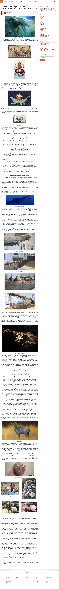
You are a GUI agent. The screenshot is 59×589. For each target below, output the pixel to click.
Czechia (37, 581)
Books (17, 578)
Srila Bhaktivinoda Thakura (46, 50)
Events (27, 577)
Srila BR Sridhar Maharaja (45, 47)
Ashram (16, 1)
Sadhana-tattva (44, 30)
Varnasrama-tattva (44, 37)
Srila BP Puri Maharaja (45, 48)
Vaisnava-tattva (44, 36)
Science (42, 33)
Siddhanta (43, 34)
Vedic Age (6, 565)
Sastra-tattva (43, 31)
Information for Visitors (49, 580)
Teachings (21, 1)
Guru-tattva (43, 21)
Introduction (7, 577)
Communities (31, 1)
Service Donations (49, 577)
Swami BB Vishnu (44, 44)
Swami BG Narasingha (6, 12)
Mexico (37, 580)
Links (47, 581)
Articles (17, 577)
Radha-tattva (43, 28)
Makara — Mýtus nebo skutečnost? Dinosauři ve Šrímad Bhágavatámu (47, 9)
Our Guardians (8, 580)
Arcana (42, 16)
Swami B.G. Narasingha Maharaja (9, 582)
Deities (7, 578)
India (36, 577)
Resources (37, 1)
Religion (42, 29)
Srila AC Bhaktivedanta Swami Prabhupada (48, 45)
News (26, 1)
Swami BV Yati (43, 51)
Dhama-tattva (43, 18)
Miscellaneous (43, 24)
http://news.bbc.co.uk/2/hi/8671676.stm (9, 457)
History (10, 565)
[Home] (7, 1)
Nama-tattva (43, 25)
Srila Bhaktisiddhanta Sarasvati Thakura (48, 49)
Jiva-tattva (43, 23)
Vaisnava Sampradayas (45, 35)
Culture (42, 17)
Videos (17, 580)
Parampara (43, 27)
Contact (47, 582)
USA (36, 578)
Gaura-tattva (43, 19)
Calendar (47, 578)
